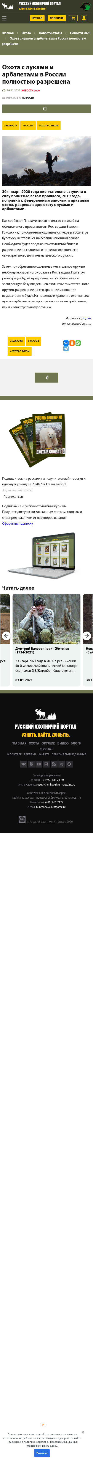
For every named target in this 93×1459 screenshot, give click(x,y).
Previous (6, 636)
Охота (34, 743)
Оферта (44, 754)
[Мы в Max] (69, 766)
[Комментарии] (46, 108)
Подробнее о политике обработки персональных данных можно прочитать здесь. (42, 1443)
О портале (14, 754)
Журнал (37, 18)
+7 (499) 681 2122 (52, 802)
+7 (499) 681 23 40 (52, 780)
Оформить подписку (17, 524)
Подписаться (13, 497)
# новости (10, 126)
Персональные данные (69, 754)
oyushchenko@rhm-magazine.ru (56, 784)
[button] (42, 1439)
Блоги (76, 743)
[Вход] (84, 18)
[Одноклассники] (72, 343)
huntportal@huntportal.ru (51, 807)
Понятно (42, 1453)
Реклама (30, 754)
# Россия (28, 126)
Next (86, 636)
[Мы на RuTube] (47, 766)
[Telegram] (66, 348)
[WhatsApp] (78, 343)
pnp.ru (86, 318)
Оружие (48, 743)
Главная (19, 743)
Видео (63, 743)
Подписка (57, 18)
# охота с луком (48, 126)
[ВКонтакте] (66, 343)
